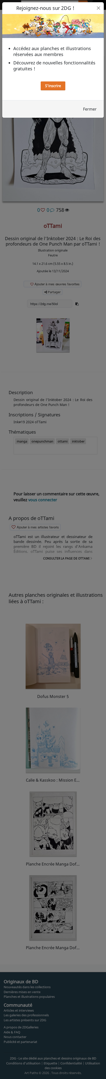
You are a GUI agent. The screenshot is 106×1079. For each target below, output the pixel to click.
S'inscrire (53, 85)
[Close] (98, 8)
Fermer (90, 109)
